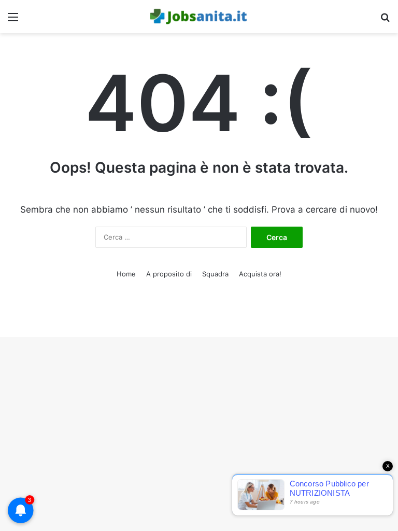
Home (126, 274)
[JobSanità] (199, 16)
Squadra (215, 274)
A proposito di (169, 274)
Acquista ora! (260, 274)
